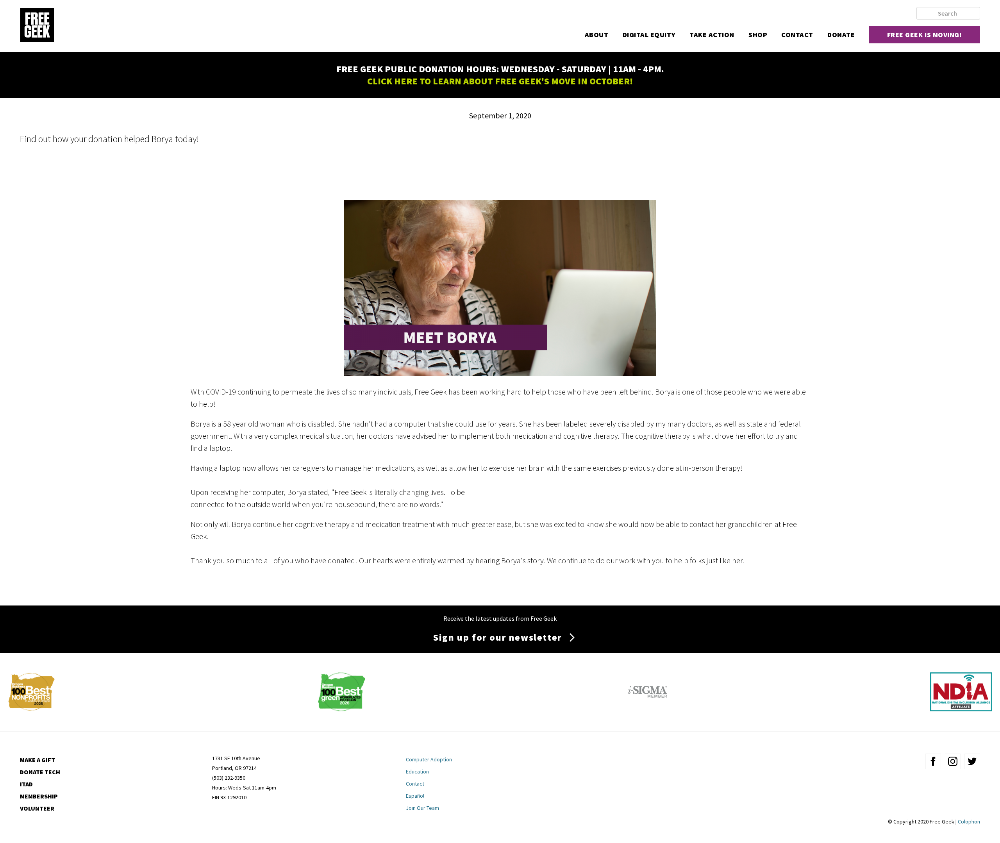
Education (417, 771)
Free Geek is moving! (924, 34)
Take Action (711, 34)
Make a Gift (37, 760)
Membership (39, 796)
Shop (757, 34)
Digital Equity (649, 34)
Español (415, 795)
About (597, 34)
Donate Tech (40, 772)
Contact (797, 34)
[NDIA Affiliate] (961, 708)
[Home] (37, 26)
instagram (953, 761)
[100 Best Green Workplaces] (341, 708)
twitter (972, 761)
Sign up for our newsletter (497, 637)
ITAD (26, 784)
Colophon (969, 821)
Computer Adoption (429, 759)
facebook (933, 761)
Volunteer (37, 808)
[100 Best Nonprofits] (31, 708)
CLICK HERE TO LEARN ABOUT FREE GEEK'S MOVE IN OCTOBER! (500, 81)
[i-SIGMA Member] (647, 708)
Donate (841, 34)
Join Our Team (422, 807)
